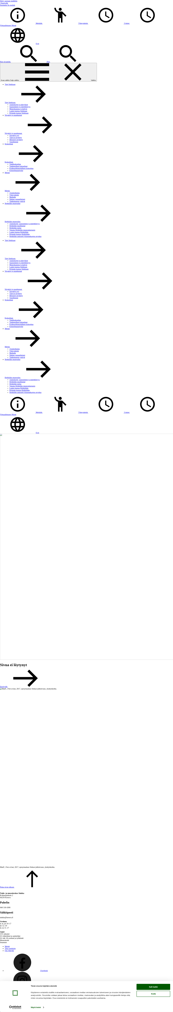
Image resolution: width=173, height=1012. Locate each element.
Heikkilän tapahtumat (17, 226)
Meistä (7, 173)
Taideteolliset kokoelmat (18, 166)
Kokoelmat (9, 144)
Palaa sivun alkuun (7, 887)
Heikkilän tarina (15, 228)
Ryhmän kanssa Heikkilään (19, 234)
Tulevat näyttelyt (15, 138)
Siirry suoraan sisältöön (8, 1)
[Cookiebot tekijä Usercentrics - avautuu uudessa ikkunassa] (15, 1007)
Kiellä (153, 994)
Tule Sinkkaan (10, 84)
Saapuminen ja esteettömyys (19, 107)
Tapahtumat (13, 142)
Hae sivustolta (5, 62)
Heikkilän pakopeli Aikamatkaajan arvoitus (25, 236)
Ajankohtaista (14, 193)
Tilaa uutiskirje (10, 949)
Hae (48, 62)
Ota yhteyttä (9, 951)
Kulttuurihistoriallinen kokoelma (21, 168)
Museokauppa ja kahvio (18, 109)
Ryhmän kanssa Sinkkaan (18, 113)
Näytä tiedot (36, 1007)
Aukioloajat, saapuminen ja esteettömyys (24, 224)
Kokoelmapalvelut (16, 171)
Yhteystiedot (14, 195)
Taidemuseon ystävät (17, 201)
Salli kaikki (153, 987)
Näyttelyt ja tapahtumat (13, 115)
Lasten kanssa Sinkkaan (18, 111)
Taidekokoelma (15, 164)
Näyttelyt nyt (14, 135)
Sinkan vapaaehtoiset (17, 199)
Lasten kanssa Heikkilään (18, 232)
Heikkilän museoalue (12, 203)
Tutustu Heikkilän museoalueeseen (22, 230)
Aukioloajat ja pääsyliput (18, 105)
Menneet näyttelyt (16, 140)
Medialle (12, 197)
